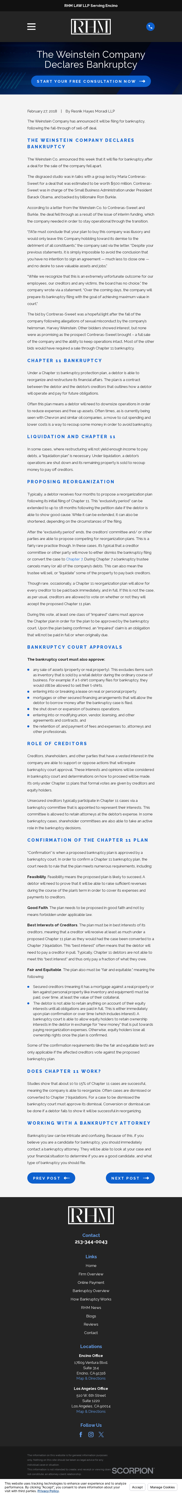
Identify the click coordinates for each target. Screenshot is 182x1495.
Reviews (91, 1324)
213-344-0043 (91, 1241)
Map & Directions (91, 1378)
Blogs (91, 1316)
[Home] (91, 26)
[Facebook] (80, 1434)
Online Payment (91, 1282)
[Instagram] (91, 1434)
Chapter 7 (74, 559)
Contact (91, 1332)
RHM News (91, 1307)
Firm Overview (91, 1274)
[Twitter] (101, 1434)
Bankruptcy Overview (91, 1290)
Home (91, 1265)
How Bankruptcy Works (91, 1299)
